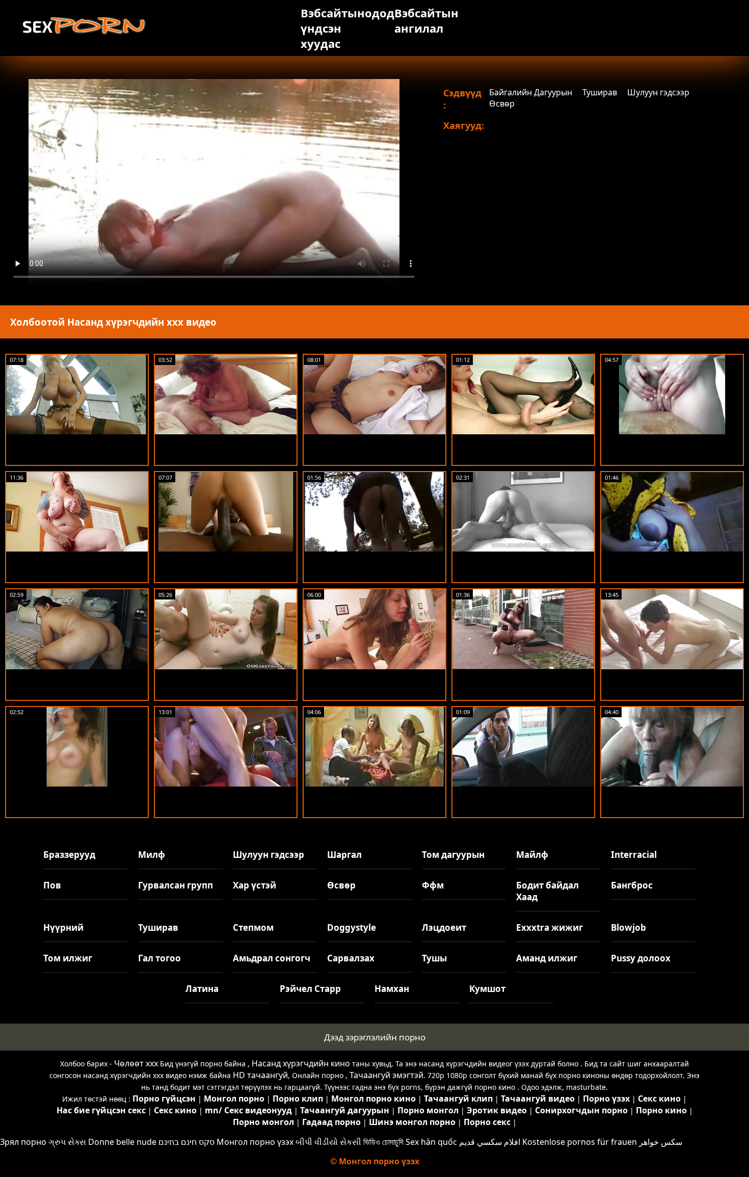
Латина (202, 989)
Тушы (434, 958)
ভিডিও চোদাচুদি (383, 1141)
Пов (52, 885)
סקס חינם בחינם (186, 1141)
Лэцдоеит (444, 927)
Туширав (599, 92)
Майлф (532, 854)
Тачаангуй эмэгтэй (386, 1075)
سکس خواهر (660, 1141)
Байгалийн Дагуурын (530, 92)
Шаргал (344, 854)
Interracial (634, 854)
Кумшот (487, 989)
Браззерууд (69, 854)
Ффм (433, 885)
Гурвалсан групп (175, 885)
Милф (151, 854)
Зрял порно (23, 1141)
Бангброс (632, 885)
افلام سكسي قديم (489, 1141)
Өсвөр (502, 103)
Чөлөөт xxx (136, 1063)
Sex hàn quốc (431, 1141)
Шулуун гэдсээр (658, 92)
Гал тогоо (159, 958)
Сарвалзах (350, 958)
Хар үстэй (254, 885)
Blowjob (628, 927)
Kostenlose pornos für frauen (579, 1141)
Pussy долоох (641, 958)
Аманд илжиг (546, 958)
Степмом (253, 927)
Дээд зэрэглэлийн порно (374, 1037)
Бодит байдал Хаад (547, 891)
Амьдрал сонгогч (271, 958)
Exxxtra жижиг (549, 927)
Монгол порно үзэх (255, 1141)
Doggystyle (351, 927)
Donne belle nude (122, 1141)
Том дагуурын (453, 854)
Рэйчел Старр (310, 989)
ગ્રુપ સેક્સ (67, 1141)
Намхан (391, 989)
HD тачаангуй (260, 1075)
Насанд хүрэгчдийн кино (301, 1063)
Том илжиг (67, 958)
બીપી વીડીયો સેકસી (328, 1141)
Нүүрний (63, 927)
